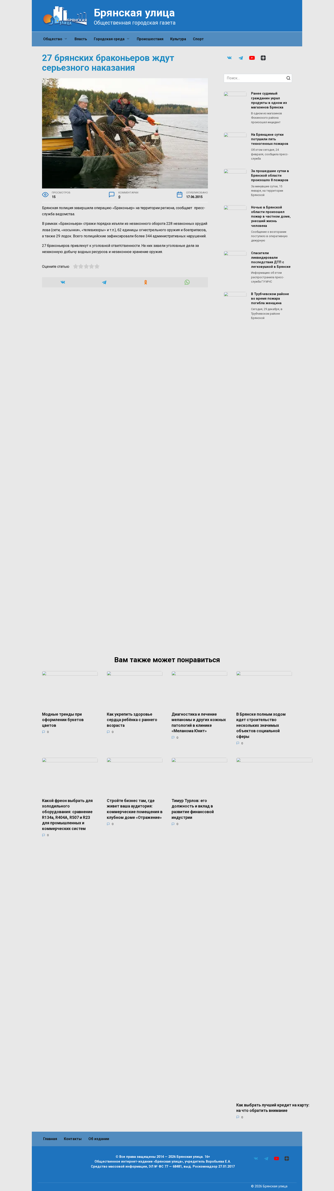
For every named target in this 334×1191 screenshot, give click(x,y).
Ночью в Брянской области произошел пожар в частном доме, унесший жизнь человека (271, 217)
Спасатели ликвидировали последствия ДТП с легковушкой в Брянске (271, 260)
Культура (178, 39)
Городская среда (109, 39)
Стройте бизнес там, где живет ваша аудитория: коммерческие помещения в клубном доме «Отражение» (134, 809)
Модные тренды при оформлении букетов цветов (63, 719)
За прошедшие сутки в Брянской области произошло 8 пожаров (270, 175)
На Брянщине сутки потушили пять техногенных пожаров (269, 139)
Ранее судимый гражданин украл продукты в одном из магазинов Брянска (269, 100)
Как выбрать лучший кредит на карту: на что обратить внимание (272, 1108)
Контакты (73, 1139)
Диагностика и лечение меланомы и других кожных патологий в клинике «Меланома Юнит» (199, 722)
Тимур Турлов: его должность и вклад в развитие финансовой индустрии (193, 809)
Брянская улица (134, 12)
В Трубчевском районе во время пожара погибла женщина (270, 298)
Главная (50, 1139)
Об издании (98, 1139)
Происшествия (150, 39)
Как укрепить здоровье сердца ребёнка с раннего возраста (132, 719)
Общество (52, 39)
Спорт (198, 39)
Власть (81, 39)
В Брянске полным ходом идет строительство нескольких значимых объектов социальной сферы (261, 725)
